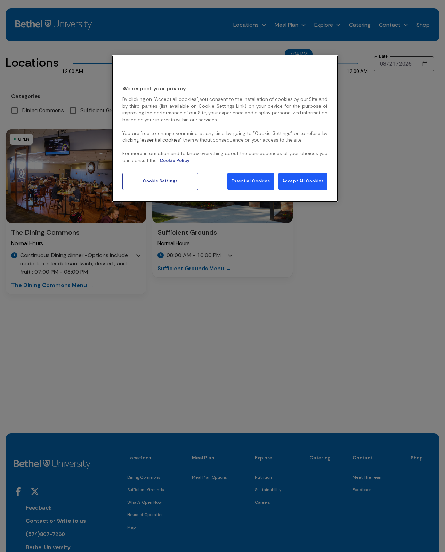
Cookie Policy (174, 160)
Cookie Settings (160, 181)
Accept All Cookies (303, 181)
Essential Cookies (251, 181)
